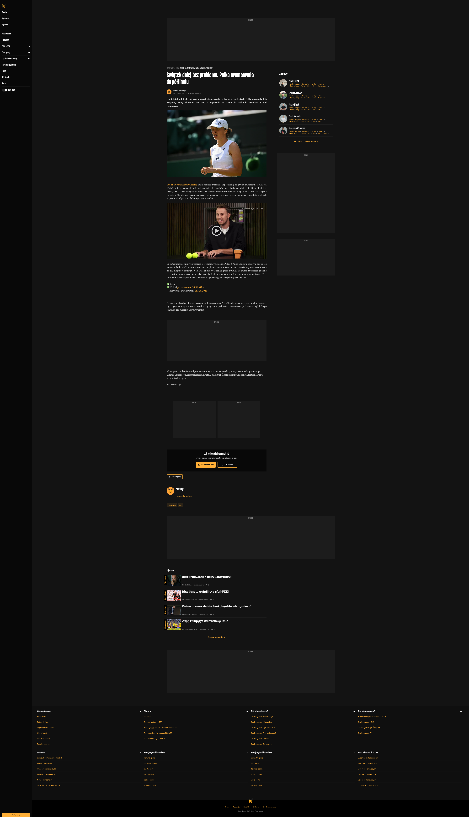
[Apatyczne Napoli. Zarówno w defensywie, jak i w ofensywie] (216, 580)
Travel (4, 71)
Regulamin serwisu (269, 807)
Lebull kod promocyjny (367, 774)
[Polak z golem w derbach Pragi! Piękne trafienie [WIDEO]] (216, 595)
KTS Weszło (6, 77)
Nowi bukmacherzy (44, 780)
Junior (4, 83)
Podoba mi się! (207, 465)
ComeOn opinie (257, 758)
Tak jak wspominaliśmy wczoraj (182, 184)
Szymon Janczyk (295, 93)
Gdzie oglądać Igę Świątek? (369, 727)
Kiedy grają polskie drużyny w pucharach (160, 727)
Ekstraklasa (321, 86)
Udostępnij (176, 477)
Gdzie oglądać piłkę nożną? (259, 711)
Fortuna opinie (149, 758)
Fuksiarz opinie (150, 785)
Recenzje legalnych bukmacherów (154, 752)
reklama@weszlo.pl (184, 496)
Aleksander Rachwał (189, 600)
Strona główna (171, 68)
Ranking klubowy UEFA (153, 722)
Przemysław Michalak (190, 629)
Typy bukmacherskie (9, 64)
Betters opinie (256, 785)
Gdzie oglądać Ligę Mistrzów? (263, 727)
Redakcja (236, 807)
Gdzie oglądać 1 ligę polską (261, 722)
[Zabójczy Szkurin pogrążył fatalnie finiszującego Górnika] (216, 624)
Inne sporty (6, 52)
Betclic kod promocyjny (367, 780)
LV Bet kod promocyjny (367, 769)
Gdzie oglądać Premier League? (263, 733)
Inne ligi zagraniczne (165, 595)
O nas (227, 807)
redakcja (182, 91)
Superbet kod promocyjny (368, 758)
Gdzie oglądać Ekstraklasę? (262, 716)
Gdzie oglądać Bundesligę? (261, 744)
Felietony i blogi (294, 86)
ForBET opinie (256, 774)
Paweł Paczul (294, 81)
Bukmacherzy (41, 752)
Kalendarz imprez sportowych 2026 (372, 716)
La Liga (313, 84)
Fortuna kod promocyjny (367, 763)
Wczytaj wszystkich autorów (306, 141)
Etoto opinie (255, 780)
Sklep (325, 133)
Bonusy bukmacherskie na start (49, 758)
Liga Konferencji (43, 738)
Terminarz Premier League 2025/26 (158, 733)
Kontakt (246, 807)
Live (314, 86)
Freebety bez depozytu (46, 769)
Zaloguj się (16, 815)
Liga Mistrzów (42, 733)
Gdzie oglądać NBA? (366, 722)
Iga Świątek (172, 505)
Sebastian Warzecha (297, 128)
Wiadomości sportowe (44, 711)
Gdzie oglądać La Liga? (260, 738)
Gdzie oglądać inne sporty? (366, 711)
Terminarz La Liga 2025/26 (155, 738)
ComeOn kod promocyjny (368, 785)
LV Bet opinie (149, 769)
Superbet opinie (150, 763)
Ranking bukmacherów (46, 774)
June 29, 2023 (200, 290)
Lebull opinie (149, 774)
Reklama (256, 807)
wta (180, 505)
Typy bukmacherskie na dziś (48, 785)
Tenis (177, 68)
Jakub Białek (294, 104)
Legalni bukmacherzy (9, 58)
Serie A (321, 84)
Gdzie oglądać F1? (365, 733)
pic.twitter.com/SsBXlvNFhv (190, 287)
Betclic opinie (149, 780)
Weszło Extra (6, 33)
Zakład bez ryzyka (44, 763)
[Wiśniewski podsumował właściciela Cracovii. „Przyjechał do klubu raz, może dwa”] (216, 610)
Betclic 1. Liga (42, 722)
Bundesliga (305, 84)
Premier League (294, 84)
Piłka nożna (6, 46)
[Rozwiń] (28, 46)
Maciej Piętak (187, 585)
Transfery (5, 39)
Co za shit (229, 465)
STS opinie (255, 763)
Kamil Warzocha (295, 116)
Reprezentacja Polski (45, 727)
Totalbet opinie (257, 769)
